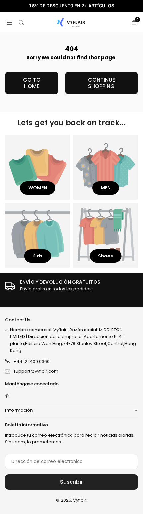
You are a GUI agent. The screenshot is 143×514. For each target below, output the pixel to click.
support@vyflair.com (35, 371)
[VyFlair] (72, 22)
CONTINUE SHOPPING (101, 83)
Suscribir (71, 482)
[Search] (21, 22)
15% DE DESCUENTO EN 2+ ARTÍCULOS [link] (71, 6)
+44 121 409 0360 (31, 361)
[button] (9, 22)
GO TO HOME (32, 83)
